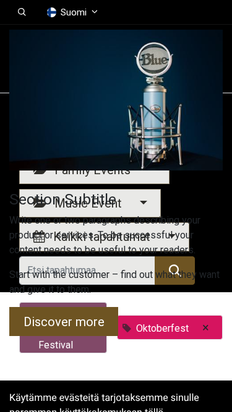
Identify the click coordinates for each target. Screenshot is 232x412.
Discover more (64, 321)
